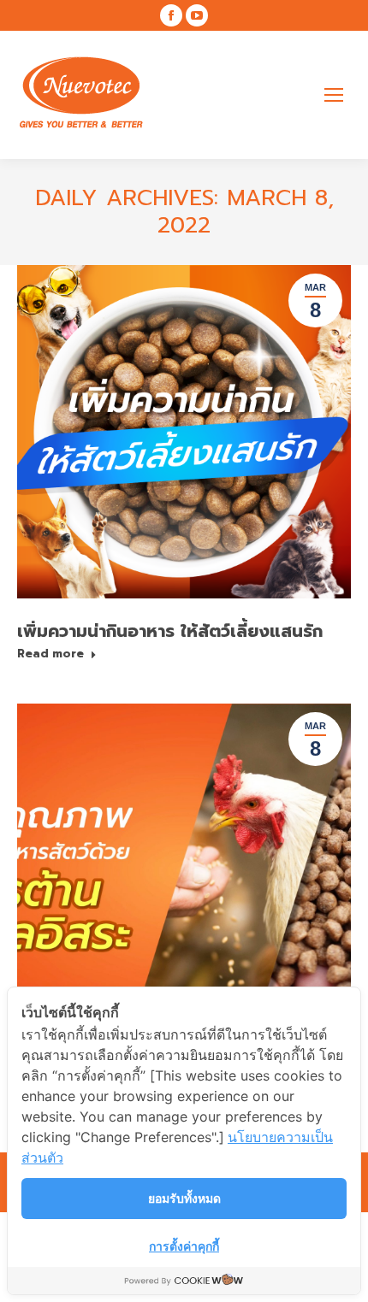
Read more (50, 654)
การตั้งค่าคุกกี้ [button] (184, 1246)
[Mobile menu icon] (334, 95)
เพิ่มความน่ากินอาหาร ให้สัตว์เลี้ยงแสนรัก (170, 631)
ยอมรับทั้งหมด (184, 1198)
